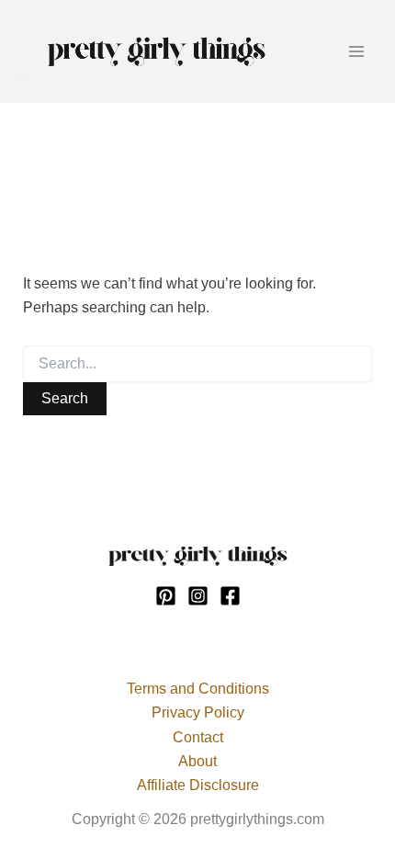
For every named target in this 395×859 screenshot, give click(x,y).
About (197, 761)
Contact (198, 737)
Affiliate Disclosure (198, 785)
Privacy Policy (198, 712)
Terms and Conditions (198, 688)
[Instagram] (198, 595)
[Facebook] (230, 595)
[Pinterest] (165, 595)
